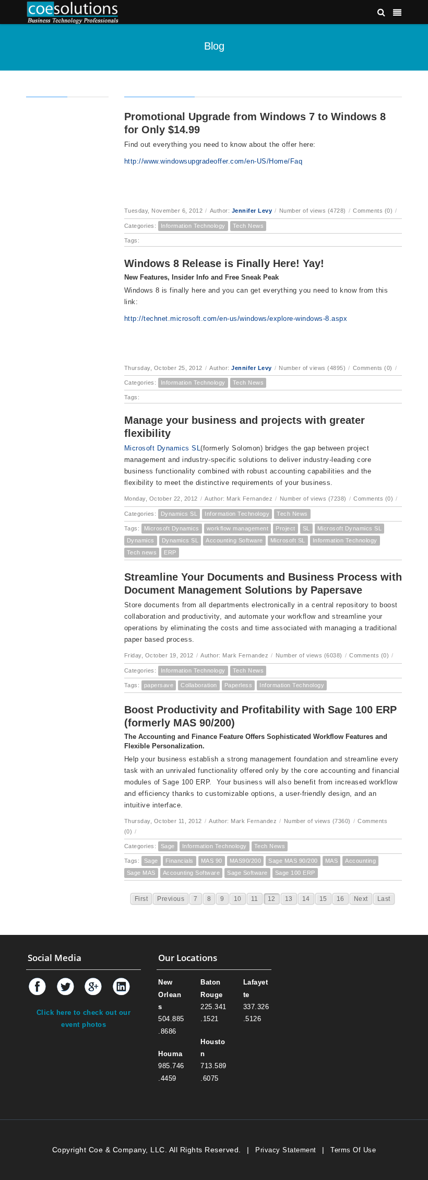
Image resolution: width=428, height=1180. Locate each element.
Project (285, 528)
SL (306, 528)
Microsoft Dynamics (171, 528)
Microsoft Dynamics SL (162, 448)
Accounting (360, 861)
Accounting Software (234, 540)
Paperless (238, 685)
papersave (159, 685)
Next (361, 899)
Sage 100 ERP (295, 873)
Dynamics (140, 540)
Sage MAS (141, 873)
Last (383, 899)
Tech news (142, 552)
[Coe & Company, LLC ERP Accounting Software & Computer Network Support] (72, 11)
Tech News (248, 226)
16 (340, 899)
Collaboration (199, 685)
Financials (179, 861)
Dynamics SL (179, 514)
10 (238, 899)
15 (323, 899)
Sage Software (247, 873)
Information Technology (193, 226)
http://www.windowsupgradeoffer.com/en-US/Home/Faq (213, 161)
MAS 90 (211, 861)
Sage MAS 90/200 (293, 861)
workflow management (238, 528)
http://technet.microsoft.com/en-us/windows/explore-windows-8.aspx (236, 318)
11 (254, 899)
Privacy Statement (285, 1150)
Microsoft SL (287, 540)
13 (289, 899)
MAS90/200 (245, 861)
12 (272, 899)
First (141, 899)
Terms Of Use (353, 1150)
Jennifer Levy (252, 210)
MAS (331, 861)
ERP (170, 552)
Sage (168, 846)
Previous (170, 899)
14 (306, 899)
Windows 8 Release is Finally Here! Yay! (224, 263)
